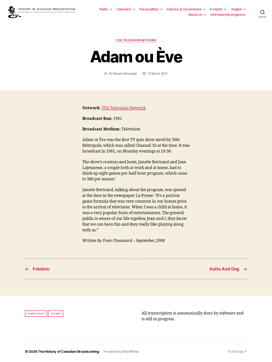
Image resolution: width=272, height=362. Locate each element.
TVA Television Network (136, 40)
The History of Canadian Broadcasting (68, 351)
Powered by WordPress (121, 351)
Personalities (149, 9)
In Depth (216, 9)
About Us (195, 15)
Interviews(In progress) (228, 15)
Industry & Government (184, 9)
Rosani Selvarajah (125, 73)
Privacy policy (36, 313)
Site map (56, 313)
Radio (104, 9)
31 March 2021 (158, 73)
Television (123, 9)
